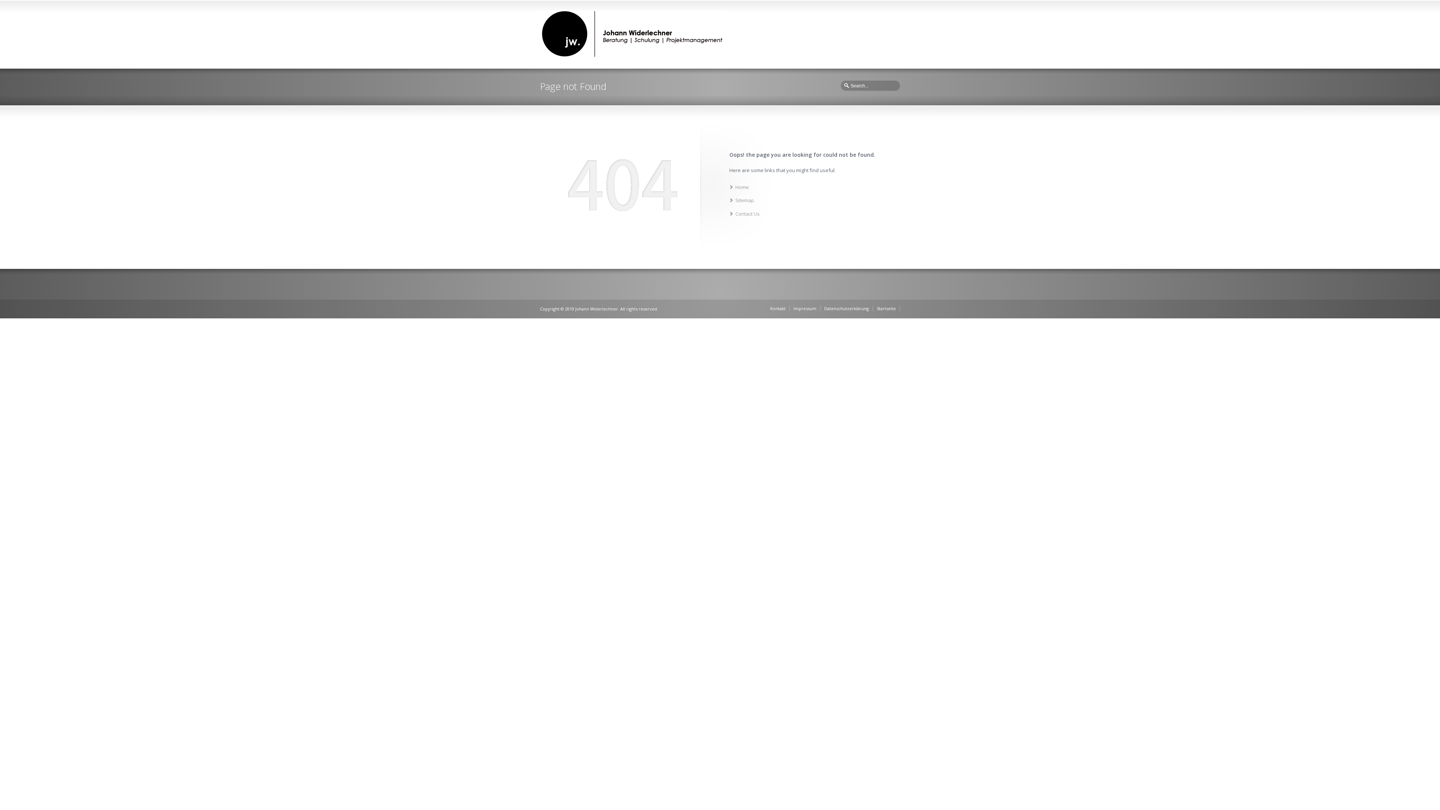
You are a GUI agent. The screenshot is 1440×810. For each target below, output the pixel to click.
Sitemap (744, 200)
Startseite (886, 308)
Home (742, 187)
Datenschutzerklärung (846, 308)
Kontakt (778, 308)
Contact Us (747, 213)
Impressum (805, 308)
